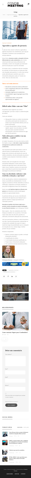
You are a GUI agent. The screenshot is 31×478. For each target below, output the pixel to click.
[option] (15, 323)
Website (7, 385)
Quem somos (10, 473)
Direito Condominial (18, 296)
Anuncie (17, 473)
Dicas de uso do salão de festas (14, 289)
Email (6, 377)
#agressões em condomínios (9, 272)
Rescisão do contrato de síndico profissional (16, 86)
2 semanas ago (11, 452)
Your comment (8, 354)
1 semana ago (11, 445)
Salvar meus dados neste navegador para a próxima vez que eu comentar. (15, 396)
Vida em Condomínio (13, 287)
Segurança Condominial (11, 14)
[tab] (19, 427)
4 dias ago (11, 436)
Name (6, 369)
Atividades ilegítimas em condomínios (15, 92)
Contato (23, 473)
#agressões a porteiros (13, 270)
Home (4, 14)
